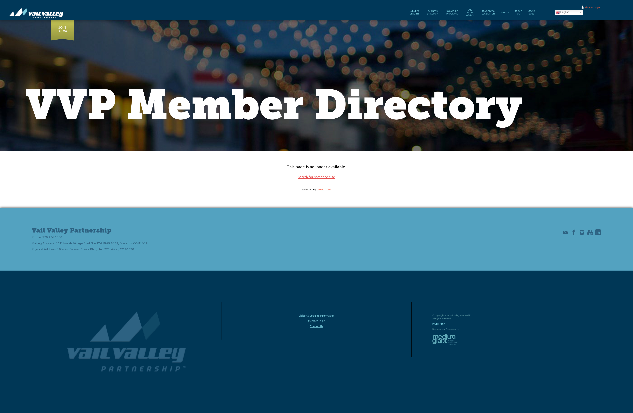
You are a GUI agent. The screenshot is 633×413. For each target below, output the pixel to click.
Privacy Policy (438, 324)
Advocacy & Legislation (488, 12)
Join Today (62, 29)
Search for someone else (316, 177)
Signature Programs (452, 12)
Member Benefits (415, 12)
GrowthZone (324, 189)
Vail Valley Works (470, 12)
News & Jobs (532, 12)
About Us (518, 12)
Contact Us (316, 326)
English (564, 12)
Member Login (592, 7)
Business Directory (432, 12)
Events (505, 12)
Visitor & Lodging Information (316, 315)
